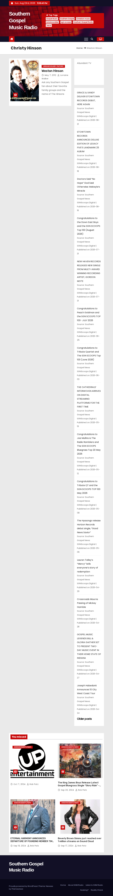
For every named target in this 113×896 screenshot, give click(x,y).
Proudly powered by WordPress (23, 886)
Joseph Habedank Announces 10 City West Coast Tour (87, 689)
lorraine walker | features (53, 66)
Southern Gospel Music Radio (23, 20)
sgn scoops (66, 22)
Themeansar (17, 889)
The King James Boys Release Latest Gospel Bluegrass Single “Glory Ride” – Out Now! (78, 785)
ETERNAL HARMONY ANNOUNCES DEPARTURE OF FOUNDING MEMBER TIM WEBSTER (31, 841)
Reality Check (97, 890)
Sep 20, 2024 (68, 790)
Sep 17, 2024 (67, 845)
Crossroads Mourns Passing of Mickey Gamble (87, 603)
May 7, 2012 (51, 75)
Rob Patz (33, 784)
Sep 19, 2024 (20, 845)
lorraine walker (52, 22)
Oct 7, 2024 (20, 784)
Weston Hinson (52, 71)
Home (79, 48)
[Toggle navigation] (86, 39)
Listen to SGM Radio (94, 885)
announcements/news (22, 747)
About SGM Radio (76, 885)
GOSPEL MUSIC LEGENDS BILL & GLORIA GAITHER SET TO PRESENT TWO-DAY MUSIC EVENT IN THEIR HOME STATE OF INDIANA (89, 646)
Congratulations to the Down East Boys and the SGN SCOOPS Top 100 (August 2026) (88, 226)
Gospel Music (52, 18)
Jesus (48, 25)
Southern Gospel (67, 18)
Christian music (83, 18)
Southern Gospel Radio (83, 22)
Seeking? (84, 890)
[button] (92, 39)
